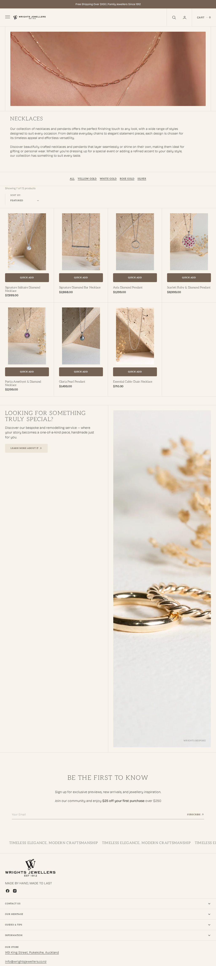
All (72, 178)
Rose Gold (127, 178)
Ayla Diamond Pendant (127, 287)
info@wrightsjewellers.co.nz (25, 961)
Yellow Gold (87, 178)
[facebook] (7, 890)
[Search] (173, 17)
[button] (185, 17)
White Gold (108, 178)
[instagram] (14, 890)
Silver (142, 178)
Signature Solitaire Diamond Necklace (22, 289)
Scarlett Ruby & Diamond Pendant (188, 287)
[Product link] (27, 241)
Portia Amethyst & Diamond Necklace (23, 383)
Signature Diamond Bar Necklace (80, 287)
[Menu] (7, 17)
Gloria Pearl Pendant (72, 381)
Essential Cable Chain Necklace (132, 381)
